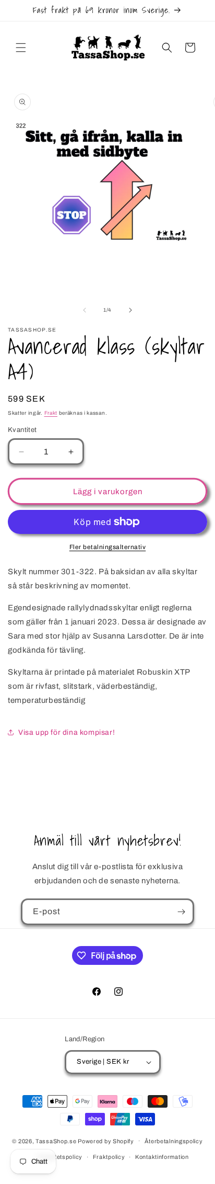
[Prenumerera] (181, 911)
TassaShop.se (56, 1140)
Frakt (51, 413)
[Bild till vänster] (84, 310)
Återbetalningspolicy (174, 1141)
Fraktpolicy (109, 1157)
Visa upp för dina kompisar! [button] (66, 732)
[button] (20, 47)
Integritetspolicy (59, 1157)
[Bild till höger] (130, 310)
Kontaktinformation (162, 1157)
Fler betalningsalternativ (107, 547)
